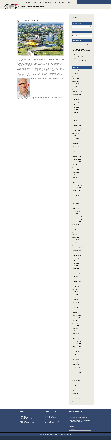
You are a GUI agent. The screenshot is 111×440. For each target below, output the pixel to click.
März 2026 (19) (75, 83)
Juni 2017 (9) (75, 356)
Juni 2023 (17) (75, 169)
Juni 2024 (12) (75, 138)
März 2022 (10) (75, 208)
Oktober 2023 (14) (76, 159)
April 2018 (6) (75, 330)
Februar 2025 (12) (76, 117)
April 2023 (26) (75, 174)
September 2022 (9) (76, 193)
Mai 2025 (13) (75, 109)
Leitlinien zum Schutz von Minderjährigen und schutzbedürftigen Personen (80, 421)
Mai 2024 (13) (75, 141)
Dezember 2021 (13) (77, 216)
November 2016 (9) (76, 375)
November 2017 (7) (76, 343)
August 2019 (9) (75, 289)
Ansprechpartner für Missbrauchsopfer (78, 417)
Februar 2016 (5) (76, 398)
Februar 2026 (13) (76, 86)
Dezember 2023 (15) (77, 154)
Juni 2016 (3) (75, 388)
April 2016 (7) (75, 393)
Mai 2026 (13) (75, 78)
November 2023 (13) (77, 156)
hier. (33, 422)
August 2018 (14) (76, 320)
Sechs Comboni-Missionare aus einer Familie (80, 53)
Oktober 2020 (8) (76, 252)
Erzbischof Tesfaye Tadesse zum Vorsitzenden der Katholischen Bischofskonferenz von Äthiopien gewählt (81, 49)
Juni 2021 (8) (75, 232)
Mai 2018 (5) (75, 328)
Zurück (59, 15)
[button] (73, 2)
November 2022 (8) (76, 187)
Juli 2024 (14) (75, 135)
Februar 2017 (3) (76, 367)
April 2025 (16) (75, 112)
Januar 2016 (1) (75, 401)
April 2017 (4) (75, 362)
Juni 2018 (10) (75, 325)
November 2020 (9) (76, 250)
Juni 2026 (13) (75, 76)
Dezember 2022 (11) (77, 185)
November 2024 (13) (77, 125)
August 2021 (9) (75, 226)
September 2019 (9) (76, 286)
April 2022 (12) (75, 206)
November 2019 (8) (76, 281)
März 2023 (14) (75, 177)
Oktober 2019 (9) (76, 284)
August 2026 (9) (75, 70)
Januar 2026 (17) (76, 89)
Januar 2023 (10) (76, 182)
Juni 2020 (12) (75, 263)
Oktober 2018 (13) (76, 315)
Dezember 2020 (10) (77, 247)
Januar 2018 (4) (75, 338)
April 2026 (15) (75, 81)
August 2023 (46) (76, 164)
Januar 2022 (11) (76, 213)
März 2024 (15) (75, 146)
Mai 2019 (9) (75, 297)
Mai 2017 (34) (75, 359)
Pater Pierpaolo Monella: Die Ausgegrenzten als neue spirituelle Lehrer (81, 57)
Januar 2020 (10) (76, 276)
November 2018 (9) (76, 312)
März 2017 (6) (75, 364)
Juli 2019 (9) (75, 291)
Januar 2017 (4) (75, 369)
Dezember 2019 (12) (77, 278)
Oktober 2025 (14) (76, 96)
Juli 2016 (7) (75, 385)
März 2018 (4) (75, 333)
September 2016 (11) (77, 380)
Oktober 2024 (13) (76, 128)
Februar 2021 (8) (76, 242)
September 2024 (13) (77, 130)
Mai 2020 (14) (75, 265)
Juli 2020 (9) (75, 260)
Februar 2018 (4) (76, 336)
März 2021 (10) (75, 239)
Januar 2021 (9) (75, 245)
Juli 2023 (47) (75, 167)
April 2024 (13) (75, 143)
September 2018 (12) (77, 317)
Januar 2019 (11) (76, 307)
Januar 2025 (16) (76, 120)
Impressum (72, 426)
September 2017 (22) (77, 349)
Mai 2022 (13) (75, 203)
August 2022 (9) (75, 195)
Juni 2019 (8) (75, 294)
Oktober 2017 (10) (76, 346)
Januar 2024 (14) (76, 151)
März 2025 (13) (75, 115)
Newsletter (72, 424)
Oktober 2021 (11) (76, 221)
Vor (62, 15)
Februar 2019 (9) (76, 304)
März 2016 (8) (75, 395)
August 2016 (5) (75, 382)
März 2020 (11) (75, 271)
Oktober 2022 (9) (76, 190)
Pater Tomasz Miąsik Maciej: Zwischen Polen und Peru (80, 61)
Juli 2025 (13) (75, 104)
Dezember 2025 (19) (77, 91)
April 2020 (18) (75, 268)
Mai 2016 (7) (75, 390)
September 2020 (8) (76, 255)
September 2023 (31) (77, 161)
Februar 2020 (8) (76, 273)
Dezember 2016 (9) (76, 372)
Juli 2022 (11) (75, 198)
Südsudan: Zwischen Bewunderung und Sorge (81, 44)
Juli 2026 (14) (75, 73)
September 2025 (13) (77, 99)
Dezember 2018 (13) (77, 310)
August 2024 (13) (76, 133)
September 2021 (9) (76, 224)
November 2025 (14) (77, 94)
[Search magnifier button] (91, 27)
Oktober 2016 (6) (76, 377)
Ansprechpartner (56, 422)
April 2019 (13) (75, 299)
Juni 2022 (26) (75, 200)
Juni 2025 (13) (75, 107)
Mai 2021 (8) (75, 234)
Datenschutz (72, 429)
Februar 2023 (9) (76, 180)
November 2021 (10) (77, 219)
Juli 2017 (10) (75, 354)
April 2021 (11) (75, 237)
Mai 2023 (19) (75, 172)
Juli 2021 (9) (75, 229)
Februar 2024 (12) (76, 148)
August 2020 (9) (75, 258)
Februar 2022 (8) (76, 211)
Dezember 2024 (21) (77, 122)
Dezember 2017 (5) (76, 341)
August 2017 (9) (75, 351)
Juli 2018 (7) (75, 323)
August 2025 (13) (76, 102)
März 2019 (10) (75, 302)
